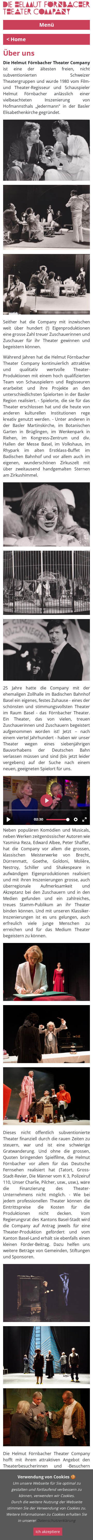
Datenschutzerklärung (56, 1520)
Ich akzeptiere (48, 1531)
